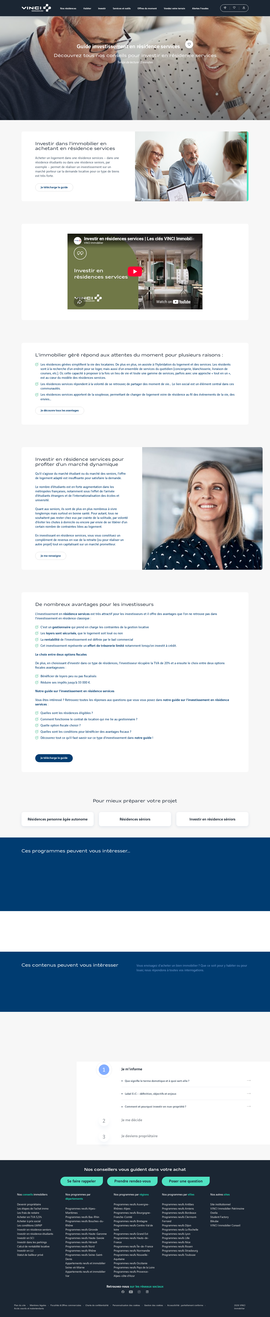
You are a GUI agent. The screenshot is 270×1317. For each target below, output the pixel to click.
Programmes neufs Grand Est (131, 1233)
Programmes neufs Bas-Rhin (82, 1217)
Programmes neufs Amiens (178, 1208)
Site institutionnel (220, 1204)
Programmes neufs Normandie (132, 1250)
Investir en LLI (25, 1250)
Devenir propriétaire (29, 1204)
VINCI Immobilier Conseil (225, 1225)
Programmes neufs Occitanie (130, 1263)
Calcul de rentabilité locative (33, 1246)
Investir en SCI (25, 1238)
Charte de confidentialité (96, 1305)
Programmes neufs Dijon (176, 1225)
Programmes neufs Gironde (81, 1229)
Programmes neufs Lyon (176, 1233)
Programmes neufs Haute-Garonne (86, 1233)
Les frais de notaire (28, 1212)
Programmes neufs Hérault (81, 1242)
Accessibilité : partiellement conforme (185, 1305)
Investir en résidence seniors (34, 1229)
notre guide (143, 737)
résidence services (76, 613)
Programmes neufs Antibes (178, 1204)
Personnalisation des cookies (126, 1305)
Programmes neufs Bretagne (130, 1221)
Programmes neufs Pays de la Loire (134, 1267)
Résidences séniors (135, 818)
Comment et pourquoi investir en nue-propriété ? (155, 1106)
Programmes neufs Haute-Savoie (84, 1238)
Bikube (214, 1221)
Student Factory (219, 1217)
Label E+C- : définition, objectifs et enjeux (150, 1093)
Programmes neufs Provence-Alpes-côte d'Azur (131, 1273)
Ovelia (213, 1212)
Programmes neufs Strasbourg (180, 1250)
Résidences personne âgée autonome (58, 818)
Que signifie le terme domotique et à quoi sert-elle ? (157, 1081)
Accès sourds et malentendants (29, 1308)
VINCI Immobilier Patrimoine (227, 1208)
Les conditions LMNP (29, 1225)
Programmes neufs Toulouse (179, 1254)
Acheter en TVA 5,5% (29, 1217)
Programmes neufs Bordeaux (179, 1212)
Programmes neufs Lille (176, 1238)
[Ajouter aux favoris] (189, 44)
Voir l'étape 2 (173, 1121)
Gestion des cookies (153, 1305)
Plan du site (20, 1305)
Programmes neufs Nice (176, 1242)
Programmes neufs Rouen (177, 1246)
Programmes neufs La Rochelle (180, 1229)
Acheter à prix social (28, 1221)
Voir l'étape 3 (173, 1137)
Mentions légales (38, 1305)
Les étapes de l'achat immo (33, 1208)
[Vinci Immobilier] (35, 8)
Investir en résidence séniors (212, 818)
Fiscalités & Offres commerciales (65, 1305)
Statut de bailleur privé (30, 1254)
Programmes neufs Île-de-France (133, 1246)
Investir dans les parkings (32, 1242)
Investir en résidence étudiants (35, 1233)
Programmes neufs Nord (79, 1246)
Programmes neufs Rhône (80, 1250)
